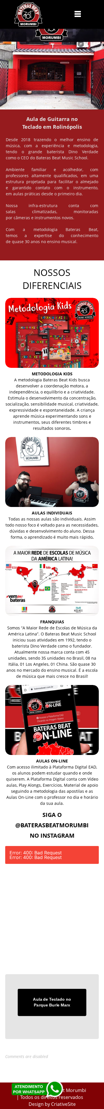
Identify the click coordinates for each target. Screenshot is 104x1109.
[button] (77, 13)
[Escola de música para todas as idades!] (28, 14)
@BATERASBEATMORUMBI (52, 825)
